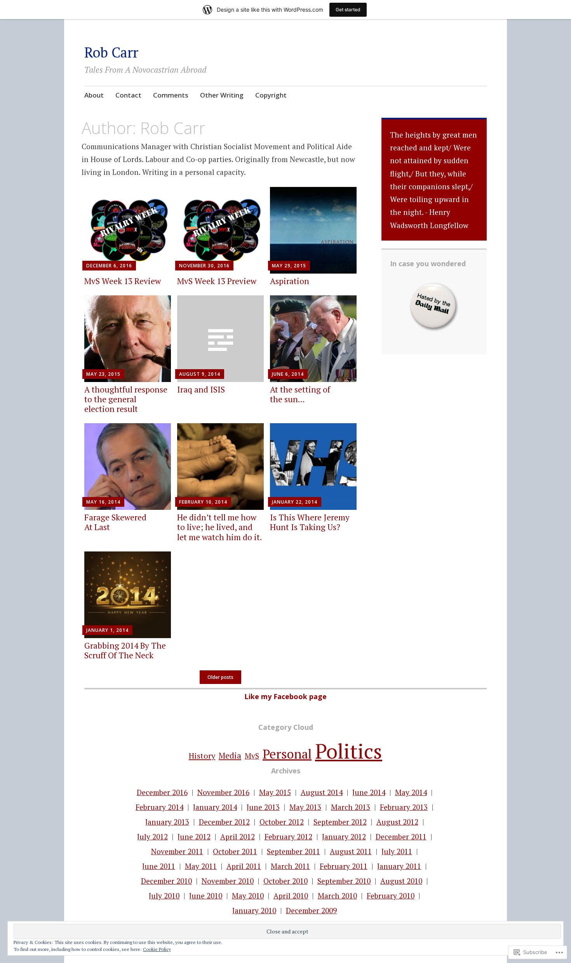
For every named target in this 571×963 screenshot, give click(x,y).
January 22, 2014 (294, 502)
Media (230, 755)
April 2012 (237, 836)
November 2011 (177, 851)
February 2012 (288, 836)
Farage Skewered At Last (115, 522)
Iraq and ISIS (201, 389)
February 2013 (404, 807)
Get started (348, 9)
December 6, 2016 (109, 265)
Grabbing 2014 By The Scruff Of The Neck (125, 650)
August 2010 (401, 881)
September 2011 (293, 851)
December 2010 (166, 881)
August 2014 (322, 792)
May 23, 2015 (103, 374)
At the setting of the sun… (300, 394)
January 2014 (215, 807)
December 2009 (311, 910)
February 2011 (343, 866)
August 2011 (351, 851)
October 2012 (281, 822)
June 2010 (205, 895)
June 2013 (263, 807)
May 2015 (275, 792)
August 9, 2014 (199, 374)
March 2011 (290, 866)
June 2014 (368, 792)
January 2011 (399, 866)
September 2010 (344, 881)
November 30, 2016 (204, 265)
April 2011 (243, 866)
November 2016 (223, 792)
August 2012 (397, 822)
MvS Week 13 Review (122, 281)
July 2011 (396, 851)
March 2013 (350, 807)
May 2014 (411, 792)
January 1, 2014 (107, 630)
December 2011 (401, 836)
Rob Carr (111, 52)
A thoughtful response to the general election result (125, 399)
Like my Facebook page (285, 696)
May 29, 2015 (289, 265)
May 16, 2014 (103, 502)
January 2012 (344, 836)
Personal (287, 753)
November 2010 (228, 881)
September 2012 (340, 822)
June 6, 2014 (288, 374)
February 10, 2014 (203, 502)
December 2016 (162, 792)
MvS (252, 756)
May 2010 (248, 895)
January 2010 (254, 910)
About (94, 95)
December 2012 (224, 822)
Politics (348, 751)
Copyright (271, 95)
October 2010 (285, 881)
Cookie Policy (157, 949)
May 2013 (305, 807)
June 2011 (158, 866)
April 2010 (290, 895)
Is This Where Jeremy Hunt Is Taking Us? (310, 522)
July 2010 (164, 895)
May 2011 (201, 866)
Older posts (220, 677)
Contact (128, 95)
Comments (170, 95)
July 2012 (152, 836)
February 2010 (390, 895)
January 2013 (167, 822)
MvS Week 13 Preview (216, 281)
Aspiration (289, 281)
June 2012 (194, 836)
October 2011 (235, 851)
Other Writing (222, 95)
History (202, 755)
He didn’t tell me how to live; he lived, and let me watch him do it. (219, 527)
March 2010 (337, 895)
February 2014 (159, 807)
